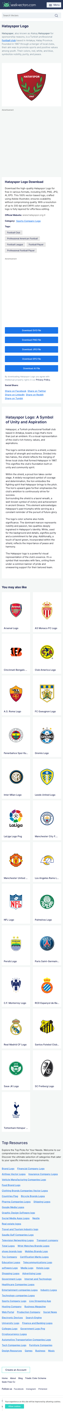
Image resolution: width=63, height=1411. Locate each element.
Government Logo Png (32, 1328)
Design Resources (12, 1350)
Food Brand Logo (11, 1185)
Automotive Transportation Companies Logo (26, 1339)
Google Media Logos (13, 1207)
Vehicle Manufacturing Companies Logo (24, 1179)
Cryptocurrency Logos (14, 1334)
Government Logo (12, 1278)
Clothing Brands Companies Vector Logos (25, 1190)
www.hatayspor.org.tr (34, 215)
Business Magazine (35, 1306)
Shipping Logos (41, 1201)
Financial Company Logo (30, 1168)
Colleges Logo (9, 1328)
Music (51, 1350)
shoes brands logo (12, 1251)
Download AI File (31, 368)
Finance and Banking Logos (37, 1323)
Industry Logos (49, 1290)
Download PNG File (31, 340)
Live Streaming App (40, 1301)
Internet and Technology (38, 1278)
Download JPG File (31, 349)
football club (9, 40)
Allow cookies (14, 1406)
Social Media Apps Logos (16, 1218)
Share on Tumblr (14, 398)
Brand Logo (8, 1168)
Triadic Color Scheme (35, 1378)
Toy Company (9, 1256)
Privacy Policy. (43, 380)
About (13, 1378)
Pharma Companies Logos (16, 1201)
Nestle (36, 1218)
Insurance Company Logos (43, 1174)
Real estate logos (11, 1223)
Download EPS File (31, 359)
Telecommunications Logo (37, 1262)
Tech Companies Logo (14, 1345)
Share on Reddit (35, 394)
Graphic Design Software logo (18, 1212)
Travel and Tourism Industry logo (20, 1229)
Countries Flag (10, 1196)
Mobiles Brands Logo (36, 1251)
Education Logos (11, 1262)
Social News (50, 1312)
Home (5, 1378)
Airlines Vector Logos (14, 1174)
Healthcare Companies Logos (18, 1284)
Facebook (19, 1389)
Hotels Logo (42, 1267)
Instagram (31, 1389)
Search (58, 15)
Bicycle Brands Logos (33, 1196)
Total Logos (8, 1245)
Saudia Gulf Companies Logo (18, 1234)
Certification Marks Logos (34, 1256)
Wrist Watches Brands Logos (33, 1245)
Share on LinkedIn (15, 394)
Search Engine (34, 1317)
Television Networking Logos (18, 1240)
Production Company (28, 1312)
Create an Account (15, 1369)
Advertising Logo (31, 1273)
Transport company (47, 1240)
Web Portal (8, 1312)
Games (28, 1350)
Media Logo (27, 1267)
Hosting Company (12, 1306)
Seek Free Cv (8, 1382)
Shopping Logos (10, 1273)
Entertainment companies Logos (20, 1290)
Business (40, 1350)
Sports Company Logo (28, 221)
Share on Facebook (15, 391)
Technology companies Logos (18, 1295)
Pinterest (42, 1389)
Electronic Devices (12, 1317)
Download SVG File (31, 330)
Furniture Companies (40, 1345)
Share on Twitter (37, 391)
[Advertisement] (31, 143)
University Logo (10, 1323)
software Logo (10, 1267)
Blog (20, 1378)
